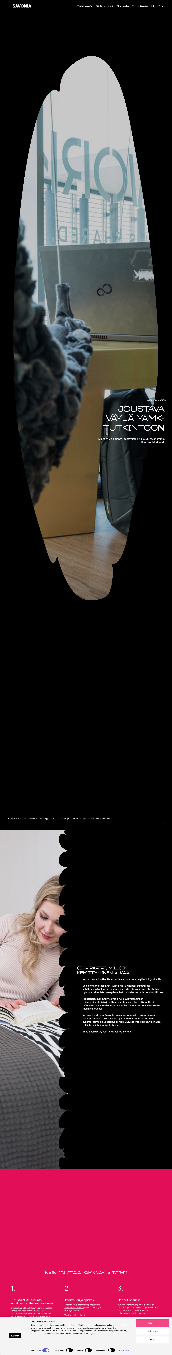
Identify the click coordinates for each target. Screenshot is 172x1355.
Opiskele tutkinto (84, 6)
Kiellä (152, 1339)
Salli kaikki (152, 1323)
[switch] (69, 1350)
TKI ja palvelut (123, 6)
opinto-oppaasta (44, 1308)
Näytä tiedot (124, 1350)
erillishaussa (139, 1313)
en (152, 6)
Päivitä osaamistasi (104, 6)
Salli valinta (152, 1331)
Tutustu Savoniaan (140, 6)
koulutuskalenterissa (74, 1307)
